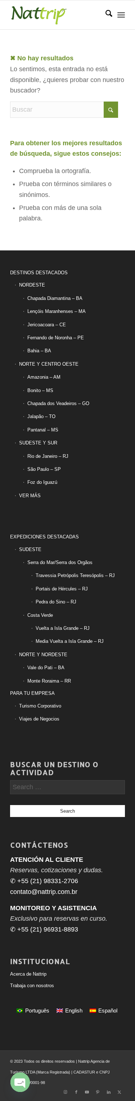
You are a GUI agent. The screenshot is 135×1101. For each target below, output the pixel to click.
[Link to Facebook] (76, 1092)
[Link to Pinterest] (98, 1092)
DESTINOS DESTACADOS (39, 272)
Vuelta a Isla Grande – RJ (63, 628)
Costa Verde (40, 615)
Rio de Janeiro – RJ (47, 456)
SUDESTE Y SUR (38, 443)
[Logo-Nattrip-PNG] (56, 14)
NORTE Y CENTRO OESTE (48, 364)
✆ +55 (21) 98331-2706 (44, 881)
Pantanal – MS (42, 430)
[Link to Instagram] (65, 1092)
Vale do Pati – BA (45, 667)
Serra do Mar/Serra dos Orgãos (60, 562)
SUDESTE (30, 549)
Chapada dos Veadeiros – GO (58, 403)
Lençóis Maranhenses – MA (56, 311)
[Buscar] (105, 14)
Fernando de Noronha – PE (55, 337)
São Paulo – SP (44, 469)
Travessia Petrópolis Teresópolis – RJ (75, 575)
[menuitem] (105, 14)
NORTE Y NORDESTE (43, 654)
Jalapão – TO (41, 416)
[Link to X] (119, 1092)
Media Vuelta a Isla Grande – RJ (70, 641)
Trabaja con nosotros (32, 985)
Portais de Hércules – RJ (62, 589)
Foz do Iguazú (42, 482)
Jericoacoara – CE (46, 324)
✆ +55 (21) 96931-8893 (44, 929)
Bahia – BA (39, 350)
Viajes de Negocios (39, 719)
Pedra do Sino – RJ (56, 602)
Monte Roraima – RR (49, 681)
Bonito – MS (40, 390)
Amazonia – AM (43, 377)
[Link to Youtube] (87, 1092)
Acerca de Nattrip (28, 974)
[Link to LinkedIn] (108, 1092)
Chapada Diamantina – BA (54, 298)
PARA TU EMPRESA (32, 693)
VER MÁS (30, 495)
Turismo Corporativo (40, 706)
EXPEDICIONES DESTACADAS (44, 536)
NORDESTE (32, 285)
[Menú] (121, 14)
